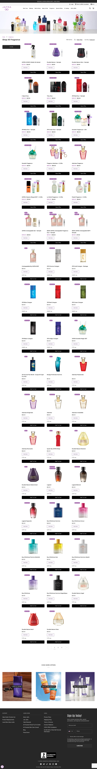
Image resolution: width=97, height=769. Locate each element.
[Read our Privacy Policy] (91, 739)
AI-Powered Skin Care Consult (31, 727)
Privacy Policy (47, 717)
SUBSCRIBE (80, 746)
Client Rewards (27, 722)
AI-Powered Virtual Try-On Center (32, 724)
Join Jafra (25, 719)
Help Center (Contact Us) (8, 717)
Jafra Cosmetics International (47, 761)
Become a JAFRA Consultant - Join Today (48, 1)
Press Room (26, 732)
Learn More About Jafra (8, 722)
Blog (24, 730)
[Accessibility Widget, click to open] (2, 766)
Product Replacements (8, 719)
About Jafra (26, 717)
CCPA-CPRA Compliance (50, 727)
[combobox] (70, 731)
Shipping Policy (48, 719)
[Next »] (67, 647)
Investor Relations (48, 724)
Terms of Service (48, 722)
